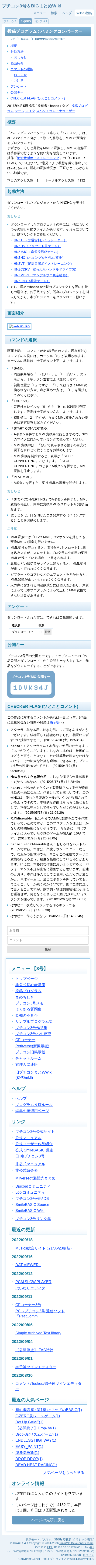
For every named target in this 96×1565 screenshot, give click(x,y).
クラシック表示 (83, 1539)
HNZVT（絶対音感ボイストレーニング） (44, 263)
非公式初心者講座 (30, 985)
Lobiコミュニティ (30, 1192)
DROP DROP (29, 1459)
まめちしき (24, 997)
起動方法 (17, 51)
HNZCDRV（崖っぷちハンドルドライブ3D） (46, 269)
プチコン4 (9, 21)
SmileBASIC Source (32, 1205)
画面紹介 (17, 63)
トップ (11, 39)
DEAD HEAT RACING (36, 1465)
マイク (30, 111)
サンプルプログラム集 (34, 1021)
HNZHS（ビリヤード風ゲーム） (37, 246)
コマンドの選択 (21, 69)
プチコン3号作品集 (31, 1028)
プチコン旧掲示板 (30, 1052)
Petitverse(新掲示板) (32, 1046)
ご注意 (19, 81)
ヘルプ (67, 13)
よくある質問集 (28, 1009)
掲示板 (54, 722)
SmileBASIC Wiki (30, 1211)
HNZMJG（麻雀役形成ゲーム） (37, 252)
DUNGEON (27, 1453)
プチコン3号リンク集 (33, 1219)
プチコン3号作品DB (32, 1199)
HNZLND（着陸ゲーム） (32, 281)
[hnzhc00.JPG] (19, 326)
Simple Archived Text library (38, 1333)
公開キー (17, 92)
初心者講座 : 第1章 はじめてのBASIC (48, 1410)
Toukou (25, 39)
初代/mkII (41, 21)
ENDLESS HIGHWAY (35, 1440)
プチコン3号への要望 (33, 1034)
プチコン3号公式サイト (35, 1132)
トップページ (26, 979)
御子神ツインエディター (35, 1367)
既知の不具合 (26, 1015)
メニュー (39, 13)
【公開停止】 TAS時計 (34, 1350)
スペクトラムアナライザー (55, 111)
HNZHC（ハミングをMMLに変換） (39, 257)
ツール (19, 111)
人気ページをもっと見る (63, 1473)
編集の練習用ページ (32, 1111)
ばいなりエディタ (30, 1288)
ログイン (88, 1555)
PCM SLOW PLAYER (33, 1282)
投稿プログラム (28, 991)
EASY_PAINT (29, 1447)
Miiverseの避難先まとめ (35, 1178)
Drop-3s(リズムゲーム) (36, 1434)
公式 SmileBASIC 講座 (34, 1150)
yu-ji (91, 1547)
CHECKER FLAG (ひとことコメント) (37, 98)
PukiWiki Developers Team (76, 1543)
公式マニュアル (28, 1138)
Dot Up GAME (29, 1422)
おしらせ (20, 57)
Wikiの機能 (84, 13)
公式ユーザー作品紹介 (34, 1144)
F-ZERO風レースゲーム (37, 1416)
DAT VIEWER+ (28, 1265)
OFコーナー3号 (28, 1305)
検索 (54, 13)
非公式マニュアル (30, 1164)
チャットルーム (28, 1058)
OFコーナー (25, 1040)
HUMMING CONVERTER (50, 39)
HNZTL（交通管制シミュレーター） (40, 240)
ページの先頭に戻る (48, 1520)
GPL (50, 1547)
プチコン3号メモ (29, 1003)
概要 (13, 46)
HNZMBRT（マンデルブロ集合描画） (41, 275)
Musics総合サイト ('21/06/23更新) (43, 1248)
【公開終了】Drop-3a (35, 1428)
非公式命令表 (26, 1170)
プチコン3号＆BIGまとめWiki (31, 5)
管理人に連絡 (26, 1064)
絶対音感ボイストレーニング (38, 158)
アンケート (18, 86)
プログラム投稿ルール (34, 1105)
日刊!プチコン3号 (30, 1156)
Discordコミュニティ (33, 1186)
